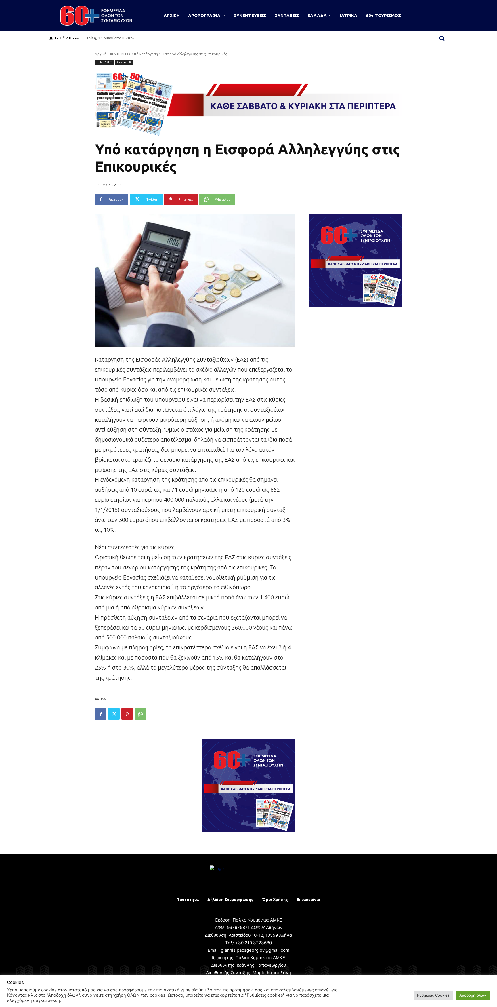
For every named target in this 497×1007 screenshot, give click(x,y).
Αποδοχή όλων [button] (472, 995)
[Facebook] (100, 714)
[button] (442, 38)
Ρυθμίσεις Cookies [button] (433, 995)
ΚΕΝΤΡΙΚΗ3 (119, 54)
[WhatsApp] (140, 714)
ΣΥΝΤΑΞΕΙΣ (124, 62)
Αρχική (100, 54)
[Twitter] (114, 714)
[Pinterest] (127, 714)
